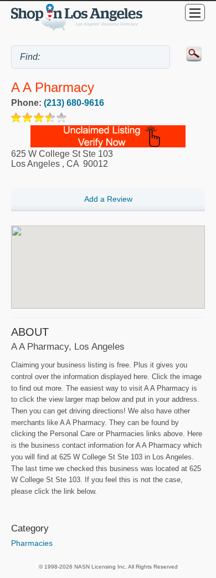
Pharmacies (32, 543)
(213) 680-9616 (74, 103)
